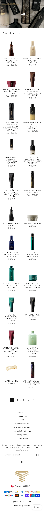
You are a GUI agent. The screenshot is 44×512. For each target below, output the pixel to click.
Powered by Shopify (22, 506)
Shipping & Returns (22, 427)
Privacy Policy (22, 435)
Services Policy (22, 424)
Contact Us (22, 416)
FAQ (22, 420)
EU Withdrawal (22, 438)
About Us (22, 413)
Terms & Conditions (22, 431)
